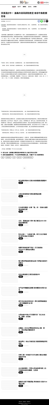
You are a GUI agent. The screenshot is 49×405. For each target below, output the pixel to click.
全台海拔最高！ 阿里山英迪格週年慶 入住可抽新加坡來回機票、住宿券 (32, 369)
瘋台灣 (14, 6)
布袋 (14, 157)
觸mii (24, 2)
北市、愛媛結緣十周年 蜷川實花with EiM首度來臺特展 (32, 222)
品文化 (29, 6)
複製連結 (47, 21)
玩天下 (19, 6)
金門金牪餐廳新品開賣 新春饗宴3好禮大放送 (33, 289)
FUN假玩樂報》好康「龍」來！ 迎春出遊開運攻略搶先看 (33, 208)
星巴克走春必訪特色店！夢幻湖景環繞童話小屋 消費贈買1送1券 (33, 302)
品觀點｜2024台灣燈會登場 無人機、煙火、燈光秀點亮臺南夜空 (32, 329)
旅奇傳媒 (3, 21)
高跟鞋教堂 (8, 157)
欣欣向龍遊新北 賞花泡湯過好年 (29, 274)
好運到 (35, 6)
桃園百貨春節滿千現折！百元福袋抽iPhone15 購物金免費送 (30, 248)
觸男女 (20, 318)
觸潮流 (24, 6)
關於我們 (20, 401)
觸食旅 (20, 196)
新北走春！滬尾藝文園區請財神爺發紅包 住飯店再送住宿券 (20, 152)
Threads (44, 21)
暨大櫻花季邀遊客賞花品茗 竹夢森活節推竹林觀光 (33, 262)
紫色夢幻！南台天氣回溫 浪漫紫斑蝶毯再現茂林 (33, 342)
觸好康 (20, 182)
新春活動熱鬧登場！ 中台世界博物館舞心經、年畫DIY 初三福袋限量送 (23, 155)
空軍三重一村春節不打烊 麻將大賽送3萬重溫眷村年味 (33, 356)
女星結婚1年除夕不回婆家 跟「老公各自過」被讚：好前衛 (32, 316)
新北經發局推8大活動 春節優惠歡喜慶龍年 (33, 180)
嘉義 (3, 157)
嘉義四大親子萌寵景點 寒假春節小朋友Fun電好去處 (33, 383)
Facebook (39, 21)
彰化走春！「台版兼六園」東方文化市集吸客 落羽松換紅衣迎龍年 (33, 235)
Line (41, 21)
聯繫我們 (28, 401)
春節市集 (19, 157)
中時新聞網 (44, 2)
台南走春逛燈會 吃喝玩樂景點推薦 (30, 194)
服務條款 (24, 401)
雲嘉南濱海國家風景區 (27, 157)
